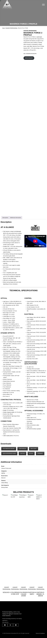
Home (3, 28)
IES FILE (31, 453)
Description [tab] (5, 217)
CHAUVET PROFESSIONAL (11, 28)
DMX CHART (34, 448)
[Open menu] (43, 4)
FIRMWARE (40, 453)
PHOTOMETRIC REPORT (9, 448)
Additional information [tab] (15, 217)
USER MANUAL (22, 448)
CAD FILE (22, 453)
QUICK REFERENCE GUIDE (9, 453)
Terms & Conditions (40, 633)
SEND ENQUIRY (29, 58)
